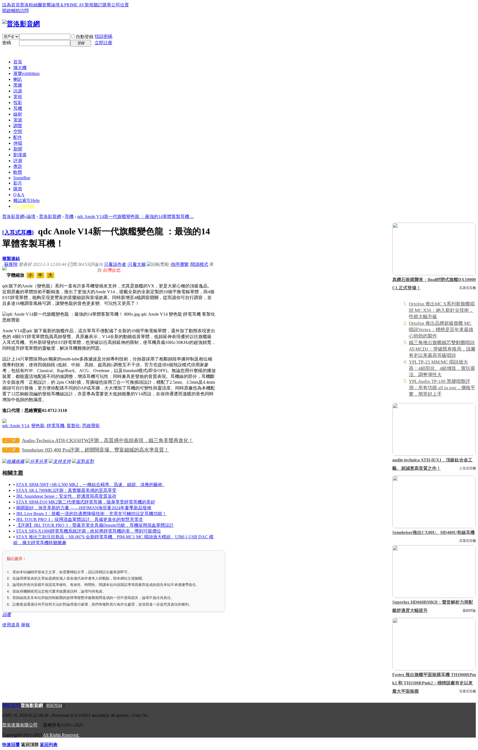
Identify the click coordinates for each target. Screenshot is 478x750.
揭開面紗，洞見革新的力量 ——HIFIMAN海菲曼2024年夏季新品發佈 (83, 507)
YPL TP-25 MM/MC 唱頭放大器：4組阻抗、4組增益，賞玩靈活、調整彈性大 (442, 368)
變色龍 (38, 425)
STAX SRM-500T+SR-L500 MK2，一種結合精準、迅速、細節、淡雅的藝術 (90, 484)
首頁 (17, 61)
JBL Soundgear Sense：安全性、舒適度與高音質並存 (66, 496)
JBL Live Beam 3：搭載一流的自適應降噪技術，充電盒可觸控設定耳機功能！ (91, 513)
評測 (17, 160)
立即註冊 (103, 42)
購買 (17, 188)
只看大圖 (137, 264)
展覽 (26, 73)
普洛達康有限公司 (20, 725)
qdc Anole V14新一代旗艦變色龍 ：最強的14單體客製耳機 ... (135, 216)
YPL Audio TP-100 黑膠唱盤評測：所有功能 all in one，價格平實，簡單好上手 (442, 388)
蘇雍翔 (10, 264)
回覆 (6, 614)
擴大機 (20, 67)
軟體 (17, 172)
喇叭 (17, 79)
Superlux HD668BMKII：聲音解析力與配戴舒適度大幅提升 (432, 606)
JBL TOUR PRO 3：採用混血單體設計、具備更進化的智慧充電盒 (79, 519)
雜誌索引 (26, 200)
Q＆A (18, 194)
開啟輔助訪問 (15, 10)
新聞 (17, 149)
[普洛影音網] (21, 23)
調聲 (17, 125)
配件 (17, 137)
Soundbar (21, 177)
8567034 (54, 705)
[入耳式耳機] (18, 232)
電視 (17, 96)
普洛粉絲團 (31, 4)
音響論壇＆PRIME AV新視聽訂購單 (76, 4)
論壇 (31, 216)
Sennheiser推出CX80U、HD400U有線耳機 (433, 532)
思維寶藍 (91, 425)
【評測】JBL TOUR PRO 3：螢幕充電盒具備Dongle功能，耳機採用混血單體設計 (95, 525)
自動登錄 (84, 36)
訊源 (17, 91)
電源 (17, 120)
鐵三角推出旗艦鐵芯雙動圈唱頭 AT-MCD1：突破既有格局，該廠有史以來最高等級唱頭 (442, 349)
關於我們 (11, 705)
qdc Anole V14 (15, 425)
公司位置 (120, 4)
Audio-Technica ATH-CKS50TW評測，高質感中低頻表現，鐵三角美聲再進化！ (107, 440)
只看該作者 (115, 264)
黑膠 (17, 85)
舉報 (25, 624)
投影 (17, 102)
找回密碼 (103, 36)
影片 (17, 183)
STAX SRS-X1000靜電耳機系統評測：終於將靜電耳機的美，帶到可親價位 (88, 531)
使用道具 (11, 624)
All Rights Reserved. (61, 735)
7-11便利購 (24, 206)
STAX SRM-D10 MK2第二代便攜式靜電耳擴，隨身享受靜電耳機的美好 (85, 502)
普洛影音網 (13, 216)
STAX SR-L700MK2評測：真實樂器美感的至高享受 (66, 490)
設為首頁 (11, 4)
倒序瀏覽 (180, 264)
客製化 (73, 425)
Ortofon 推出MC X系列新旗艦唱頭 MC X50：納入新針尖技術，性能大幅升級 (442, 310)
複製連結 (11, 258)
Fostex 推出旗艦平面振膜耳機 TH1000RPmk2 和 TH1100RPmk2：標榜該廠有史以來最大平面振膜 (434, 683)
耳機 (17, 108)
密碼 (6, 42)
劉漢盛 (20, 154)
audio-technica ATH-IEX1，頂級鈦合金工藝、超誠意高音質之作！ (432, 464)
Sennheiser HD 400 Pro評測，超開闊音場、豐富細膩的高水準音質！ (95, 450)
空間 (17, 131)
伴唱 (17, 143)
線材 (17, 114)
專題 (17, 166)
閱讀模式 (199, 264)
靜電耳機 (55, 425)
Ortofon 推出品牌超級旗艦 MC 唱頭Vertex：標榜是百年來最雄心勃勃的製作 (441, 330)
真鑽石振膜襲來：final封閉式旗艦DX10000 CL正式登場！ (434, 283)
